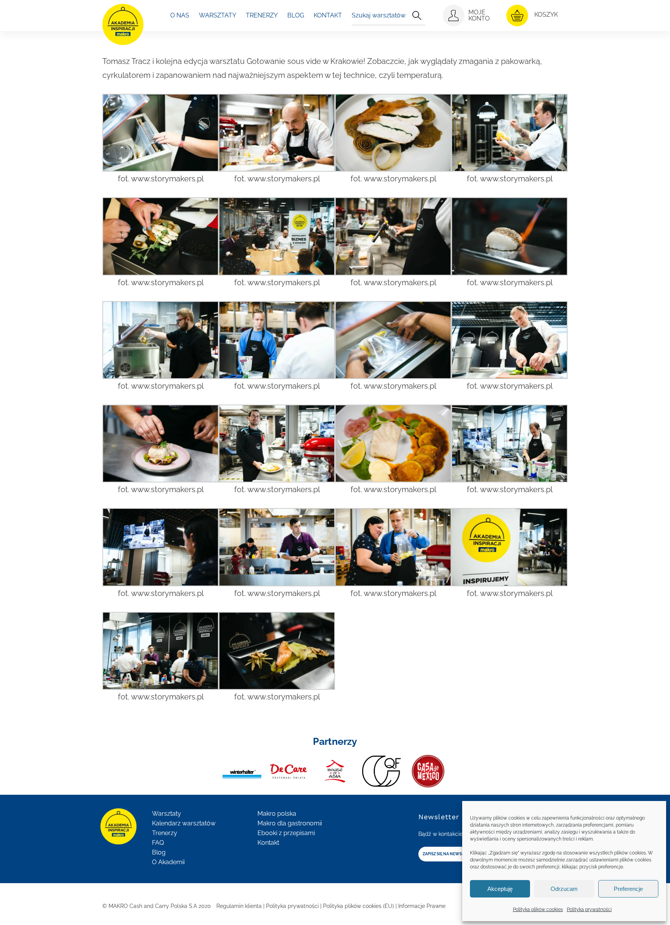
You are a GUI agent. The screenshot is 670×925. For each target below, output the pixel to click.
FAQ (158, 842)
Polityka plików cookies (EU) (358, 906)
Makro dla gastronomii (289, 823)
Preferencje (628, 888)
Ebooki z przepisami (286, 833)
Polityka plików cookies (538, 909)
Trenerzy (164, 833)
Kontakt (268, 842)
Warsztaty (166, 813)
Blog (159, 852)
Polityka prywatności (589, 909)
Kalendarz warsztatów (184, 823)
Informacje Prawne (422, 906)
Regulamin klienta (239, 906)
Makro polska (276, 813)
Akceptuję (500, 888)
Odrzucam (564, 888)
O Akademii (168, 862)
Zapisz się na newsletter (449, 854)
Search (416, 15)
